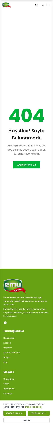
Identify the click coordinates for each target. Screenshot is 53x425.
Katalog (7, 342)
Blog (5, 362)
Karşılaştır (8, 393)
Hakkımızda (8, 338)
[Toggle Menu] (48, 5)
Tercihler (26, 420)
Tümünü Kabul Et (14, 413)
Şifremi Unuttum (11, 352)
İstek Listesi (8, 388)
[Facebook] (5, 323)
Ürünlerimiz (8, 379)
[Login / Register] (42, 5)
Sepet (6, 383)
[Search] (36, 5)
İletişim (6, 357)
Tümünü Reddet (39, 413)
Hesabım (7, 347)
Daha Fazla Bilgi (33, 406)
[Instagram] (10, 323)
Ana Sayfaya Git (26, 164)
